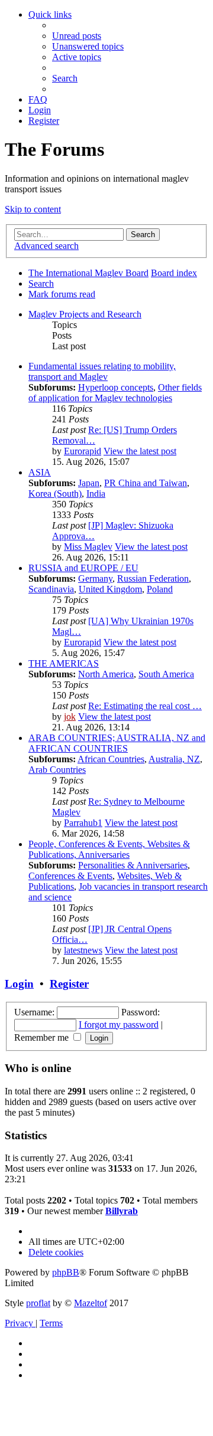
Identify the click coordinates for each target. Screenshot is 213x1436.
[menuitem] (76, 36)
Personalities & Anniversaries (133, 865)
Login (19, 984)
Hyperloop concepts (115, 387)
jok (70, 717)
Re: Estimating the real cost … (145, 706)
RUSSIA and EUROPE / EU (83, 568)
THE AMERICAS (63, 663)
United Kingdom (110, 589)
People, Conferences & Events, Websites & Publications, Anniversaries (109, 849)
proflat (38, 1303)
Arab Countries (57, 770)
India (95, 493)
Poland (160, 589)
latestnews (83, 950)
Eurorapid (82, 451)
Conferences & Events (70, 876)
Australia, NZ (174, 759)
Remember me (42, 1037)
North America (106, 674)
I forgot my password (119, 1024)
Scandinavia (51, 589)
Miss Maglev (88, 547)
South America (166, 674)
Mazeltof (90, 1303)
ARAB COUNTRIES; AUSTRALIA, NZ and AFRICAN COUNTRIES (116, 743)
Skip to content (33, 209)
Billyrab (121, 1211)
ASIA (39, 472)
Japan (88, 483)
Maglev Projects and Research (84, 314)
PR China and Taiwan (145, 483)
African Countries (111, 759)
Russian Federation (153, 578)
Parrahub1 (83, 823)
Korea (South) (55, 493)
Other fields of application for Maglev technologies (115, 392)
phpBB (65, 1272)
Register (69, 984)
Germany (95, 578)
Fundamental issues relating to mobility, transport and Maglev (102, 371)
